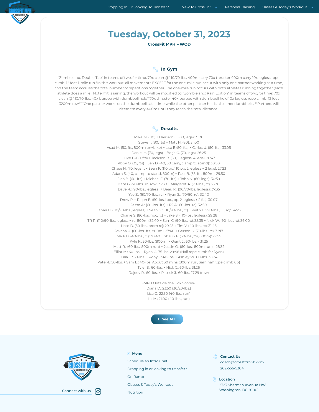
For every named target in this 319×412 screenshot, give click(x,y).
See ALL (168, 319)
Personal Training (240, 7)
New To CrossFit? (196, 7)
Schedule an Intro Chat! (147, 361)
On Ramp (135, 377)
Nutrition (135, 392)
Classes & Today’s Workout (284, 7)
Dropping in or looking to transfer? (157, 369)
